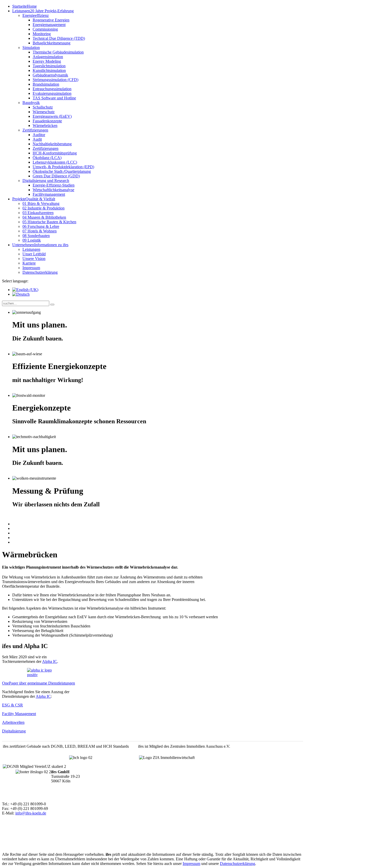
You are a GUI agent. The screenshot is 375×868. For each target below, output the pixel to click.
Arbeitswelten (13, 722)
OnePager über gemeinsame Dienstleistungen (38, 683)
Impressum (191, 863)
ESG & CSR (12, 705)
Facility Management (19, 714)
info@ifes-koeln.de (30, 813)
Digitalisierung (14, 731)
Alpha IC (49, 661)
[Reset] (52, 304)
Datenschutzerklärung (237, 863)
